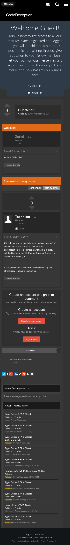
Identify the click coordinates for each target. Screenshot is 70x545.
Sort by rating (52, 188)
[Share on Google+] (11, 374)
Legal (28, 534)
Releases (8, 474)
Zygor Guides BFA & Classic (18, 414)
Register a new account (31, 320)
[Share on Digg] (16, 374)
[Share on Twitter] (4, 374)
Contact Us (39, 534)
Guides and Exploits (13, 417)
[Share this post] (56, 151)
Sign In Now (31, 339)
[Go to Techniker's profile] (8, 219)
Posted (16, 151)
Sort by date (35, 188)
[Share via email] (32, 374)
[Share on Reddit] (23, 374)
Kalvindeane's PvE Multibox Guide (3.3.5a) (25, 470)
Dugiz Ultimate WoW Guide (18, 505)
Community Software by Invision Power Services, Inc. (35, 541)
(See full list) (25, 388)
